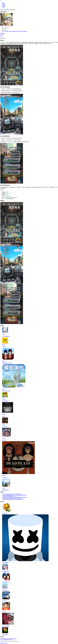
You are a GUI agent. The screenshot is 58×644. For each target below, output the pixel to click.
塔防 (12, 638)
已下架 (1, 36)
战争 (8, 638)
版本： (3, 29)
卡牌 (9, 638)
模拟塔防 (7, 9)
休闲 (4, 638)
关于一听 (1, 639)
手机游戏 (3, 3)
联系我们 (8, 639)
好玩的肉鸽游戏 (13, 31)
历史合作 (11, 639)
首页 (3, 2)
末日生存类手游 (19, 31)
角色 (1, 638)
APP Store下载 (2, 34)
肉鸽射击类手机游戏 (8, 31)
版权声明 (4, 639)
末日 (2, 42)
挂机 (15, 638)
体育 (14, 638)
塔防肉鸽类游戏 (24, 31)
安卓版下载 (2, 33)
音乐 (11, 638)
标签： (3, 31)
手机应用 (3, 4)
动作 (3, 638)
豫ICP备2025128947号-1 (4, 643)
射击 (6, 638)
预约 (1, 35)
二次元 (6, 141)
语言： (3, 30)
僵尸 (49, 42)
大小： (3, 28)
